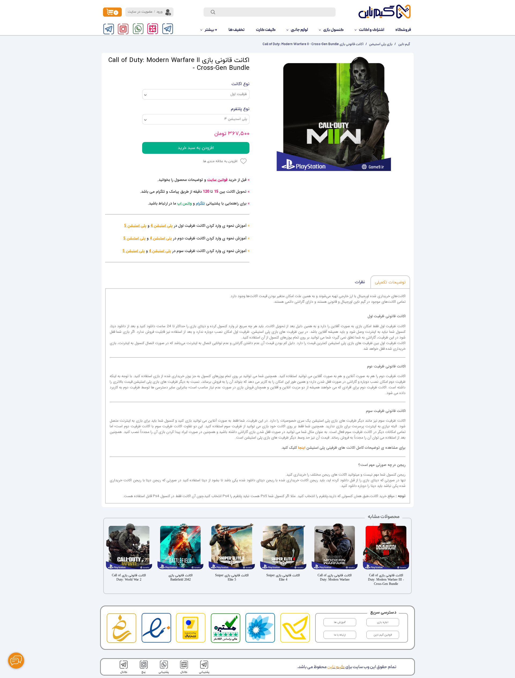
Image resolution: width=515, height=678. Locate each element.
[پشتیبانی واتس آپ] (138, 28)
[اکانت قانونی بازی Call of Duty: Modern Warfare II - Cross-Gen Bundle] (334, 113)
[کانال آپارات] (152, 28)
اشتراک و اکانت (371, 30)
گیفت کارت (265, 30)
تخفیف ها (237, 30)
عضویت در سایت (140, 11)
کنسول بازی (333, 30)
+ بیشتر (211, 30)
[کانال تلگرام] (108, 29)
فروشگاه (403, 30)
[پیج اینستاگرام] (123, 29)
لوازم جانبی (299, 30)
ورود (159, 11)
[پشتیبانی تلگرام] (167, 28)
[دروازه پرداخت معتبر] (190, 638)
